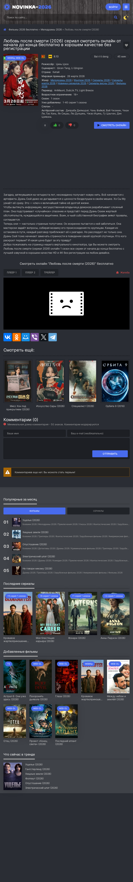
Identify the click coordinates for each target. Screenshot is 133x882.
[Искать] (115, 17)
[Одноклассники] (16, 337)
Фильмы (34, 511)
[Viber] (34, 337)
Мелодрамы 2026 (51, 29)
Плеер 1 (12, 272)
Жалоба (125, 272)
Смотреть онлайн (113, 125)
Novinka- (31, 7)
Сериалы (98, 511)
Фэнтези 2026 (82, 80)
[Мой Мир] (25, 337)
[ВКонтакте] (7, 337)
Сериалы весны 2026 (101, 83)
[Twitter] (43, 337)
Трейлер (49, 272)
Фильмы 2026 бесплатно (23, 29)
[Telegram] (52, 337)
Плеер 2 (30, 272)
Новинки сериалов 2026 (72, 83)
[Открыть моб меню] (126, 6)
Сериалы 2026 (101, 80)
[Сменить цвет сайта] (126, 17)
